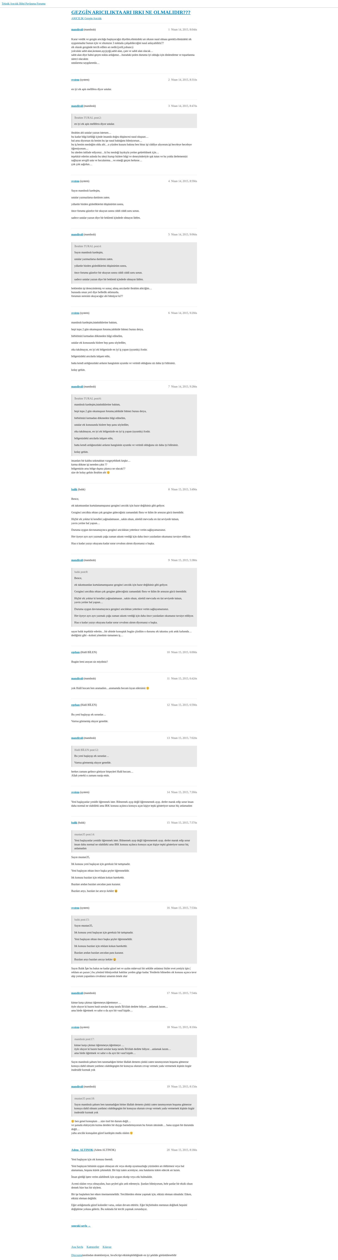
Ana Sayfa (77, 1246)
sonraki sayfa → (81, 1225)
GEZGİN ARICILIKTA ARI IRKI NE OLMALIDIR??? (130, 12)
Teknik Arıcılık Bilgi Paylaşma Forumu (23, 3)
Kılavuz (107, 1246)
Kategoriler (93, 1246)
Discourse (76, 1255)
